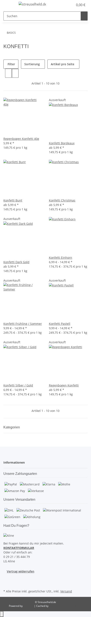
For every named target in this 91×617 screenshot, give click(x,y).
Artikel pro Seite (62, 64)
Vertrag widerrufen (20, 571)
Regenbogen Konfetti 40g (21, 139)
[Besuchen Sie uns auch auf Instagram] (6, 583)
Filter (11, 64)
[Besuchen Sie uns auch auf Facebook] (6, 578)
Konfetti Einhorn (60, 258)
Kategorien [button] (12, 427)
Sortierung (32, 64)
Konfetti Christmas (62, 200)
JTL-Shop (28, 606)
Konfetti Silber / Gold (18, 385)
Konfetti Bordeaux (61, 143)
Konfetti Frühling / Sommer (22, 324)
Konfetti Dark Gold (16, 262)
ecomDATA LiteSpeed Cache (65, 606)
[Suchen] (84, 16)
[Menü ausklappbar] (8, 5)
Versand (66, 591)
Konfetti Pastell (59, 324)
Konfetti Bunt (12, 200)
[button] (65, 5)
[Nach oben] (1, 614)
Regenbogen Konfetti (64, 385)
